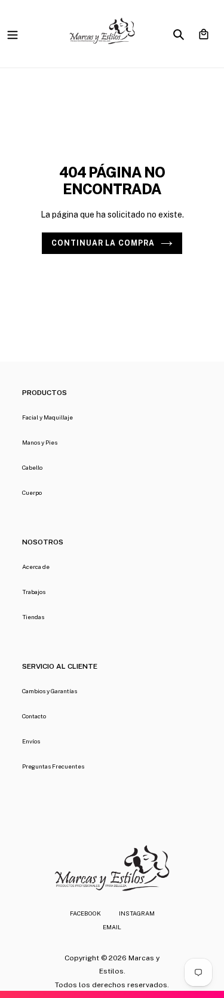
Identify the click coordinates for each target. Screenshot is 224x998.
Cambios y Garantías (49, 690)
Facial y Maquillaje (47, 417)
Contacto (34, 716)
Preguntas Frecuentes (53, 766)
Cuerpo (32, 492)
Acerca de (36, 566)
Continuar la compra (103, 242)
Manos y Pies (39, 442)
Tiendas (33, 616)
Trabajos (33, 591)
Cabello (32, 467)
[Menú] (12, 34)
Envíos (31, 741)
